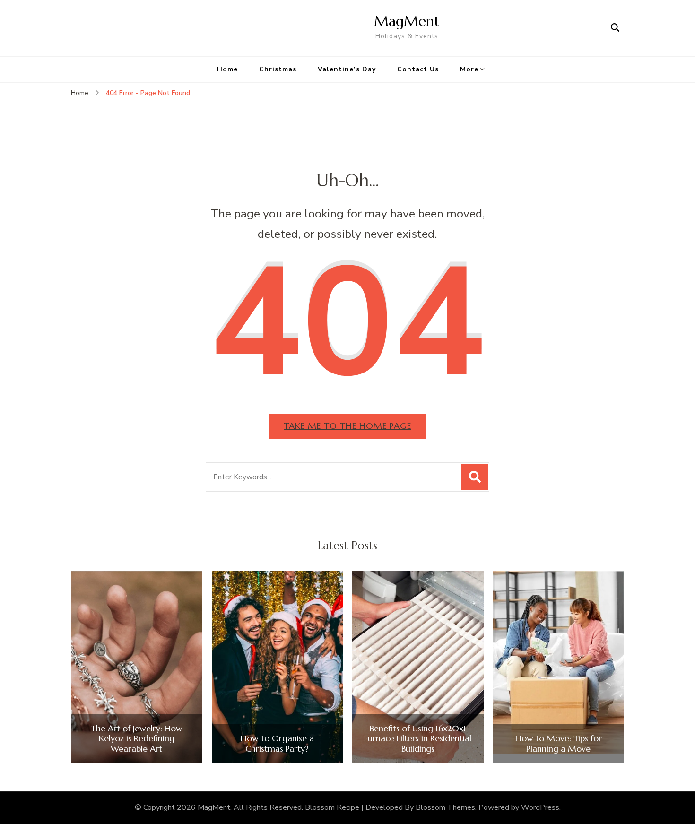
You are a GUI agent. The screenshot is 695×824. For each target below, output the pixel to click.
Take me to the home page (347, 425)
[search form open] (615, 28)
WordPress (540, 807)
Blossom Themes (445, 807)
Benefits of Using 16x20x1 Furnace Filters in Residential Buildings (417, 738)
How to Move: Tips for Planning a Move (558, 743)
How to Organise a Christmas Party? (277, 743)
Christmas (277, 69)
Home (227, 69)
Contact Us (418, 69)
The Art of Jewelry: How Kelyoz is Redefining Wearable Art (136, 738)
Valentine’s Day (347, 69)
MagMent (407, 21)
